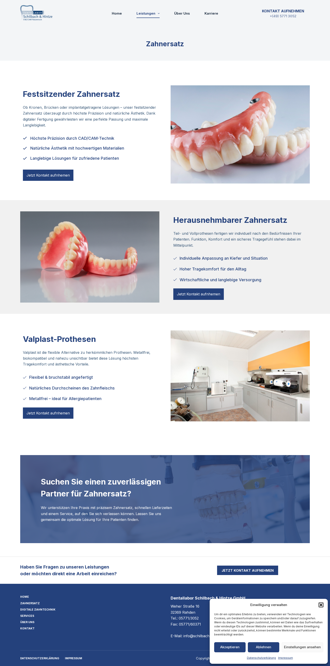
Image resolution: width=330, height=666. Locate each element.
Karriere (211, 13)
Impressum (285, 657)
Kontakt (27, 628)
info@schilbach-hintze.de (204, 636)
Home (117, 13)
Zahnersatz (30, 603)
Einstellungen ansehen (302, 647)
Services (27, 615)
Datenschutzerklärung (261, 657)
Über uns (182, 13)
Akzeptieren (230, 647)
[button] (321, 605)
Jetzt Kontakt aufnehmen (248, 570)
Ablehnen (263, 647)
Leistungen (145, 13)
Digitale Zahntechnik (37, 609)
